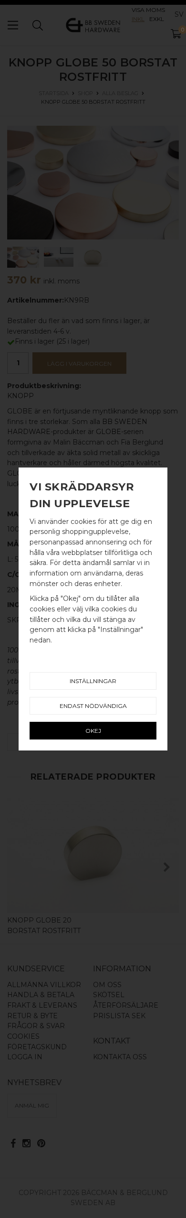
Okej (93, 730)
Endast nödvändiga (93, 705)
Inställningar (93, 681)
